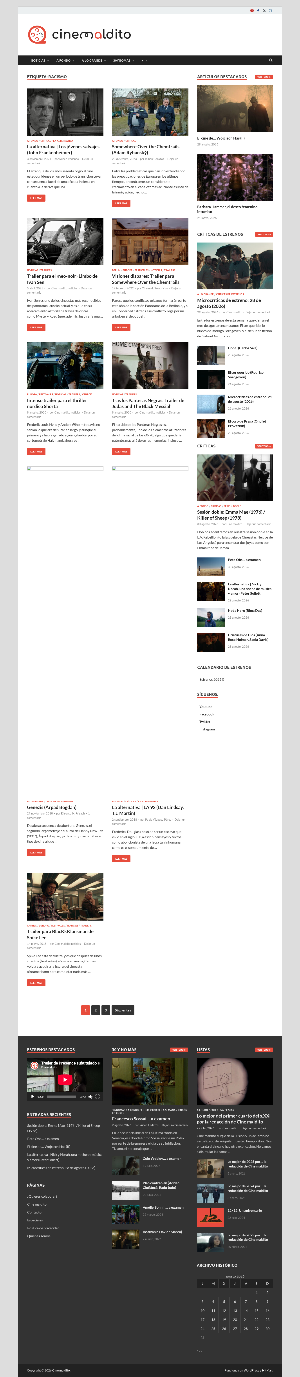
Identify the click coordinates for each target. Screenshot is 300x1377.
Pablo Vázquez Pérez (158, 819)
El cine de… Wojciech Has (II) (221, 138)
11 (213, 1310)
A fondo (63, 60)
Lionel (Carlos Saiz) (242, 348)
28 (246, 1328)
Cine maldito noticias (64, 288)
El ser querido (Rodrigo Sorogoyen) (246, 374)
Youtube (205, 706)
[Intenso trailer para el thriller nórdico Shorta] (65, 365)
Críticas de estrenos (59, 801)
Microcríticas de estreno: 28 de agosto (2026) (61, 1168)
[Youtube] (252, 10)
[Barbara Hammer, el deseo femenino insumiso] (235, 177)
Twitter (204, 721)
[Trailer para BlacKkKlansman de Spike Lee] (65, 897)
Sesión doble (232, 506)
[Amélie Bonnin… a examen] (125, 1208)
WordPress (251, 1370)
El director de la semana (158, 1110)
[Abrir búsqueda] (270, 60)
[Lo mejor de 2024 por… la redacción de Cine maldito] (210, 1186)
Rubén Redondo (69, 159)
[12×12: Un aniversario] (210, 1211)
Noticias (38, 60)
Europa (127, 270)
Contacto (34, 1212)
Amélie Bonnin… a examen (163, 1207)
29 (256, 1328)
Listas (230, 1110)
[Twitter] (264, 10)
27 (235, 1328)
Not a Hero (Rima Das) (245, 610)
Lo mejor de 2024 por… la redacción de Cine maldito (248, 1188)
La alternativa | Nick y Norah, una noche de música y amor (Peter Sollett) (249, 588)
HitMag (267, 1370)
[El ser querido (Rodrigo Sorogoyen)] (211, 373)
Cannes (32, 925)
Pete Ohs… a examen (244, 559)
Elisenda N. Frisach (73, 813)
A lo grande (92, 60)
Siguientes (123, 1010)
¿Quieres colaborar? (42, 1196)
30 (267, 1328)
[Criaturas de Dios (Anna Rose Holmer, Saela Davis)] (211, 635)
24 (202, 1328)
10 (202, 1310)
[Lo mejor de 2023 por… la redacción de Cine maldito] (210, 1235)
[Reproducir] (33, 1096)
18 (213, 1319)
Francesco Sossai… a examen (141, 1118)
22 (256, 1319)
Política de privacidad (43, 1228)
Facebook (206, 714)
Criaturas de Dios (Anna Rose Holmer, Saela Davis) (248, 637)
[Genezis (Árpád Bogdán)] (65, 631)
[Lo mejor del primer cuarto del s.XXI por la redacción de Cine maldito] (235, 1061)
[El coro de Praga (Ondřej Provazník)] (211, 421)
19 (224, 1319)
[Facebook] (258, 10)
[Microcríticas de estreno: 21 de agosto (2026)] (211, 397)
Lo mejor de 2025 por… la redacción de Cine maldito (248, 1163)
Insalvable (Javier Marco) (162, 1232)
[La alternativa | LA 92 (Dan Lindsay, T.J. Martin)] (150, 631)
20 (235, 1319)
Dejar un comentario (258, 312)
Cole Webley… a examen (162, 1158)
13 (235, 1310)
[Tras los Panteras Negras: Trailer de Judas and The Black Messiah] (150, 365)
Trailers (46, 270)
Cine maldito (234, 312)
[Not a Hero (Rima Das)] (211, 611)
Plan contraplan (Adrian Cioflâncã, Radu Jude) (161, 1185)
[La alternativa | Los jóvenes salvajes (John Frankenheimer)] (65, 112)
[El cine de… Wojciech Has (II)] (235, 108)
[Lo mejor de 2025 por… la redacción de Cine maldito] (210, 1162)
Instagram (207, 729)
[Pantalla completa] (97, 1096)
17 (202, 1319)
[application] (65, 1079)
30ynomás (121, 60)
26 (224, 1328)
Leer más (34, 197)
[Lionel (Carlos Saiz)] (211, 348)
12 (224, 1310)
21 (246, 1319)
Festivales (141, 270)
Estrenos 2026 (210, 679)
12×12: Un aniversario (245, 1210)
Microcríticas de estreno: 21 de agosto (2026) (250, 399)
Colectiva (217, 1110)
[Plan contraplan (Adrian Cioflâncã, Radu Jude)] (125, 1183)
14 (246, 1310)
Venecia (87, 394)
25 (213, 1328)
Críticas (45, 140)
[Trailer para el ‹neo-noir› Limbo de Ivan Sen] (65, 241)
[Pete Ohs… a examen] (211, 560)
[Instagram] (270, 10)
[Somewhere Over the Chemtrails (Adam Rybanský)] (150, 112)
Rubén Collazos (154, 159)
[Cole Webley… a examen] (125, 1159)
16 (267, 1310)
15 (256, 1310)
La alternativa (63, 140)
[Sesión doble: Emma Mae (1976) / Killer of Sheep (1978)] (235, 479)
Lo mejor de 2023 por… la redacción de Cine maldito (248, 1237)
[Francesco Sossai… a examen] (150, 1061)
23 (267, 1319)
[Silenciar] (90, 1096)
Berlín (116, 270)
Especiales (35, 1220)
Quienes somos (39, 1236)
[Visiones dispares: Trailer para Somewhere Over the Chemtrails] (150, 241)
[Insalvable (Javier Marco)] (125, 1232)
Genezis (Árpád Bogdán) (51, 807)
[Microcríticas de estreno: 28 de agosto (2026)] (235, 267)
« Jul (200, 1350)
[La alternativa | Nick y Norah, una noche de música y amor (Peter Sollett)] (211, 584)
